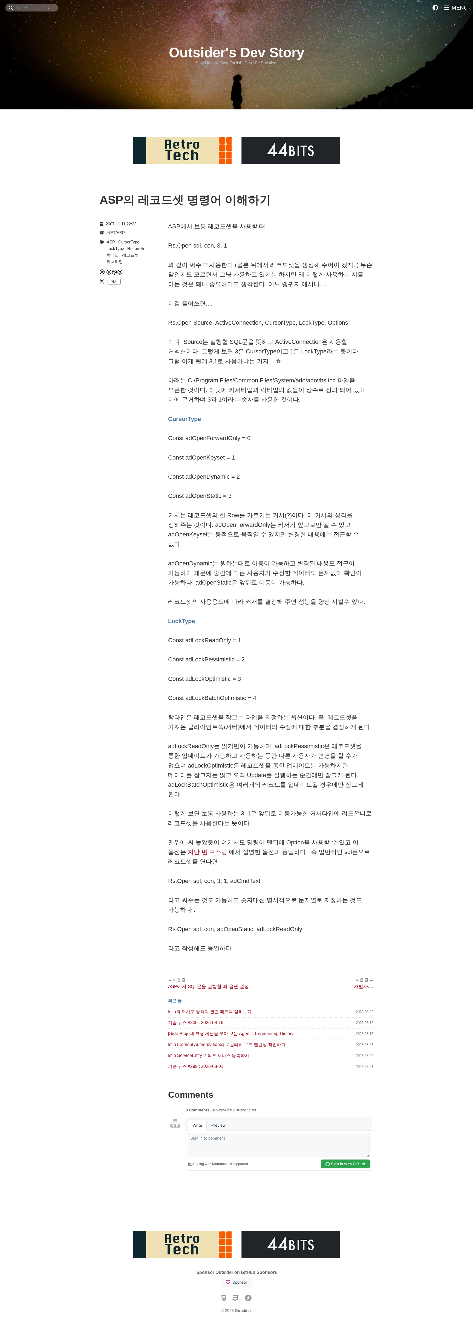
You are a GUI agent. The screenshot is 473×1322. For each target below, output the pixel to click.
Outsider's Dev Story (236, 52)
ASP (111, 242)
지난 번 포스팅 (207, 852)
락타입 (112, 255)
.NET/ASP (115, 232)
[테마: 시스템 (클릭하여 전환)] (435, 8)
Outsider (243, 1310)
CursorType (128, 242)
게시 (114, 282)
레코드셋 (130, 255)
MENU (459, 8)
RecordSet (136, 248)
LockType (115, 248)
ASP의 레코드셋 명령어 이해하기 (185, 199)
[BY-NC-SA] (114, 272)
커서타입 (114, 261)
